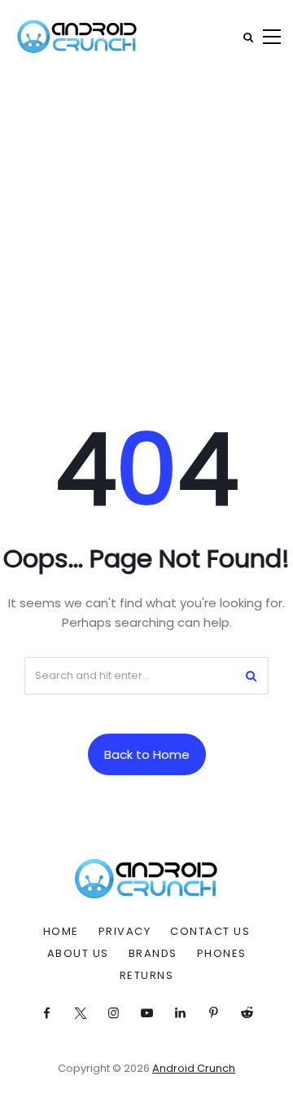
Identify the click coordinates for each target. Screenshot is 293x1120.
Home (61, 931)
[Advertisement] (146, 228)
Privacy (124, 931)
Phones (222, 953)
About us (78, 953)
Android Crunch (193, 1068)
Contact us (210, 931)
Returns (147, 975)
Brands (153, 953)
